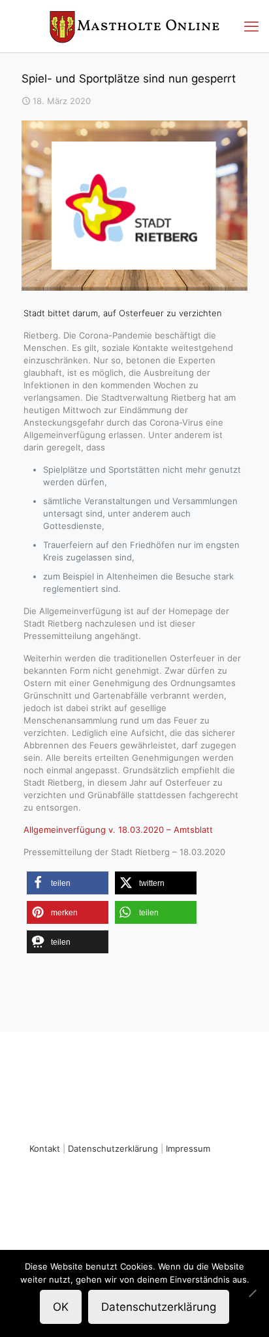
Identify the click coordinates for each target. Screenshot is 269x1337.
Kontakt (44, 1148)
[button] (67, 882)
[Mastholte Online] (134, 26)
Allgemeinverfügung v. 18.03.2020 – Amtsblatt (118, 829)
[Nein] (252, 1293)
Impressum (188, 1148)
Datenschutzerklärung (113, 1148)
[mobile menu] (251, 26)
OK (61, 1306)
